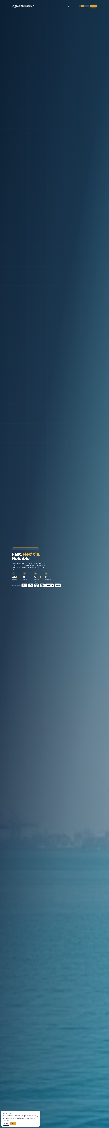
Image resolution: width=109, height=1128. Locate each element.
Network (47, 6)
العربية (86, 6)
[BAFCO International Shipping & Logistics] (23, 6)
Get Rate (93, 6)
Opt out (6, 1123)
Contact (74, 6)
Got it (13, 1123)
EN (82, 6)
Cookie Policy (6, 1120)
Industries (62, 6)
